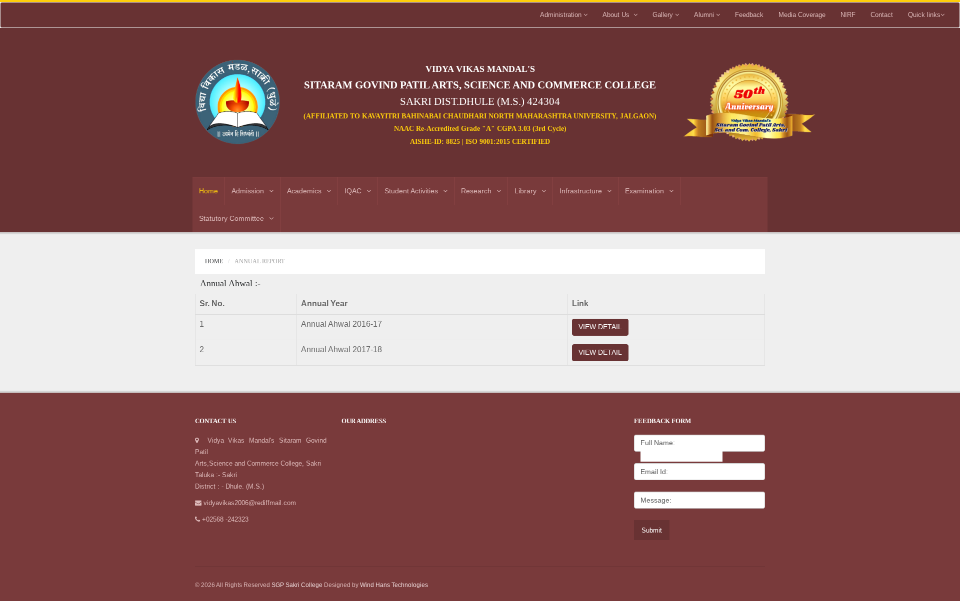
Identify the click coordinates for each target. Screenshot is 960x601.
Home (208, 191)
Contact (881, 14)
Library (525, 191)
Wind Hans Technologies (394, 585)
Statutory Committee (231, 218)
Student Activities (411, 191)
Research (476, 191)
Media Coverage (802, 14)
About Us (618, 14)
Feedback (749, 14)
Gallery (663, 14)
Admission (248, 191)
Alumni (705, 14)
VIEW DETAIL (600, 327)
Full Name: (657, 443)
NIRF (848, 14)
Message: (656, 500)
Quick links (924, 14)
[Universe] (237, 97)
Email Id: (654, 472)
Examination (644, 191)
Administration (562, 14)
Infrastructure (581, 191)
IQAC (353, 191)
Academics (304, 191)
